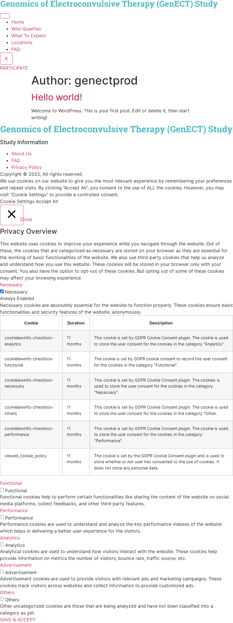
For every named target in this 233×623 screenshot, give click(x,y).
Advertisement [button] (16, 565)
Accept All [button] (47, 201)
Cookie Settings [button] (17, 201)
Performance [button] (14, 510)
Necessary (16, 291)
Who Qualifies (26, 29)
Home (17, 22)
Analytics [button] (10, 538)
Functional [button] (11, 483)
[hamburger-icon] (5, 15)
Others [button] (7, 592)
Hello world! (56, 97)
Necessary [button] (11, 284)
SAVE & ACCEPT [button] (18, 619)
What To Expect (28, 35)
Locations (21, 42)
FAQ (15, 49)
